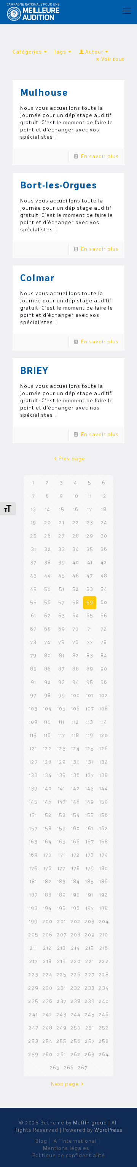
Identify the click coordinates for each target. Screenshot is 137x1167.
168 (103, 842)
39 (61, 562)
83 (89, 655)
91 (33, 682)
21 (61, 522)
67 (33, 629)
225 (61, 974)
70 (75, 629)
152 (47, 815)
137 (90, 775)
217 (33, 961)
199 (33, 921)
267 (83, 1068)
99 (61, 695)
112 (75, 722)
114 (103, 722)
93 (61, 682)
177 (61, 868)
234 (104, 988)
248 (47, 1028)
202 (75, 921)
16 (75, 509)
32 (47, 549)
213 (61, 948)
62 (47, 616)
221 (89, 961)
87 (61, 669)
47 (89, 576)
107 (90, 709)
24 (103, 522)
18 (104, 509)
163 (33, 842)
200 (47, 921)
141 (61, 788)
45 (61, 576)
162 (103, 828)
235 (33, 1001)
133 (33, 775)
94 (75, 682)
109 (33, 722)
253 (33, 1041)
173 (90, 855)
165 (61, 842)
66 (103, 616)
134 (47, 775)
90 (103, 669)
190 (75, 895)
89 (89, 669)
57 (61, 602)
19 (33, 522)
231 (61, 988)
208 (75, 935)
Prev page (72, 459)
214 (75, 948)
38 (47, 562)
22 (75, 522)
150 (103, 802)
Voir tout (112, 59)
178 (76, 868)
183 (61, 881)
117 (61, 735)
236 (47, 1001)
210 (103, 935)
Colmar (37, 278)
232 (75, 988)
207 (62, 935)
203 (89, 921)
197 (90, 908)
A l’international (75, 1141)
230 (47, 988)
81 (61, 655)
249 (61, 1028)
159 (61, 828)
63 (61, 616)
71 (89, 629)
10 (75, 496)
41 (89, 562)
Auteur (94, 52)
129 (61, 762)
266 (69, 1068)
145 (33, 802)
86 (47, 669)
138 (103, 775)
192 (103, 895)
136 (75, 775)
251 (89, 1028)
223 (33, 974)
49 (33, 589)
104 (47, 709)
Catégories (27, 52)
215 (89, 948)
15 (61, 509)
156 (103, 815)
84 (103, 655)
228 (104, 974)
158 (47, 828)
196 (75, 908)
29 (89, 536)
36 (103, 549)
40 (75, 562)
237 (62, 1001)
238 (75, 1001)
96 (103, 682)
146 (47, 802)
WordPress (108, 1130)
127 (33, 762)
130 (75, 762)
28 (75, 536)
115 (33, 735)
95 (89, 682)
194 (47, 908)
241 (33, 1014)
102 (103, 695)
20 (47, 522)
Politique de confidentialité (68, 1155)
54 (103, 589)
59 (89, 602)
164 (47, 842)
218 (47, 961)
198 (103, 908)
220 (75, 961)
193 (33, 908)
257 (90, 1041)
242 (47, 1014)
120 (103, 735)
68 (47, 629)
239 (89, 1001)
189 (61, 895)
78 (103, 642)
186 (103, 881)
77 (90, 642)
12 (104, 496)
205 (33, 935)
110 (47, 722)
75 (61, 642)
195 (61, 908)
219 (61, 961)
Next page (65, 1084)
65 (89, 616)
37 (33, 562)
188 (47, 895)
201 (61, 921)
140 (47, 788)
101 (89, 695)
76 (75, 642)
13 (33, 509)
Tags (60, 52)
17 (89, 509)
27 (61, 536)
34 (75, 549)
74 (47, 642)
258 (104, 1041)
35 (89, 549)
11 (90, 496)
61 (33, 616)
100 (75, 695)
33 (61, 549)
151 (33, 815)
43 (33, 576)
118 (75, 735)
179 (90, 868)
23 (89, 522)
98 (47, 695)
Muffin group (90, 1123)
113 (89, 722)
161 (89, 828)
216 (103, 948)
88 (75, 669)
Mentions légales (66, 1148)
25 (33, 536)
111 (61, 722)
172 (76, 855)
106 (75, 709)
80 (47, 655)
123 (61, 748)
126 (103, 748)
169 (33, 855)
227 (90, 974)
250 (75, 1028)
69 (61, 629)
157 (33, 828)
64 (75, 616)
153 (61, 815)
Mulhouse (44, 93)
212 (47, 948)
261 (61, 1054)
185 (89, 881)
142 (75, 788)
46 (75, 576)
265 (54, 1068)
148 (75, 802)
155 (89, 815)
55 (33, 602)
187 (33, 895)
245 (89, 1014)
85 (33, 669)
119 (89, 735)
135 (61, 775)
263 (89, 1054)
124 (75, 748)
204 (104, 921)
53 (89, 589)
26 (47, 536)
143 (89, 788)
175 (33, 868)
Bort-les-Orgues (58, 186)
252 (104, 1028)
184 (75, 881)
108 (103, 709)
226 (75, 974)
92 (47, 682)
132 (103, 762)
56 (47, 602)
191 (89, 895)
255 (61, 1041)
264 (104, 1054)
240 (104, 1001)
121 (33, 748)
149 (89, 802)
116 (47, 735)
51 (61, 589)
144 (103, 788)
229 (33, 988)
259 (33, 1054)
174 (104, 855)
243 (61, 1014)
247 (33, 1028)
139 (33, 788)
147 (61, 802)
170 (47, 855)
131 (89, 762)
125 (89, 748)
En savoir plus (100, 156)
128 (47, 762)
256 (75, 1041)
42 (103, 562)
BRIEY (34, 371)
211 (33, 948)
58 (75, 602)
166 (75, 842)
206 (47, 935)
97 (33, 695)
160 (75, 828)
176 (47, 868)
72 (103, 629)
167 (90, 842)
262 (75, 1054)
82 (75, 655)
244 (75, 1014)
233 (89, 988)
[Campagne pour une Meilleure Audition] (35, 11)
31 (33, 549)
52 (75, 589)
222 (104, 961)
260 (47, 1054)
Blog (41, 1141)
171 (61, 855)
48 (103, 576)
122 (47, 748)
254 (47, 1041)
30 (103, 536)
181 (33, 881)
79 (33, 655)
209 (89, 935)
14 (47, 509)
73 (33, 642)
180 (103, 868)
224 (47, 974)
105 (61, 709)
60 (103, 602)
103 (33, 709)
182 (47, 881)
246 (104, 1014)
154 (75, 815)
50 (47, 589)
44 (47, 576)
